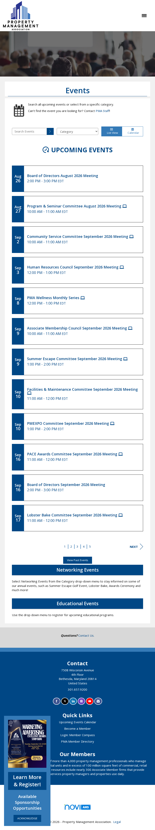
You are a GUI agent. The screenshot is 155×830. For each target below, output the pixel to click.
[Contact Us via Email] (98, 701)
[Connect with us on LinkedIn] (73, 701)
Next (134, 547)
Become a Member (77, 728)
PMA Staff (102, 111)
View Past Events (77, 560)
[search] (50, 131)
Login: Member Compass (77, 735)
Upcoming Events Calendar (77, 722)
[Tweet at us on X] (65, 701)
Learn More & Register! (27, 781)
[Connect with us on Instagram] (81, 701)
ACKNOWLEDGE (27, 818)
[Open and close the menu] (94, 15)
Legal (117, 822)
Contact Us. (86, 635)
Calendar (132, 133)
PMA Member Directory (77, 741)
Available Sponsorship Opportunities (27, 802)
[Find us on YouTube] (89, 701)
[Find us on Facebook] (56, 701)
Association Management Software (77, 812)
